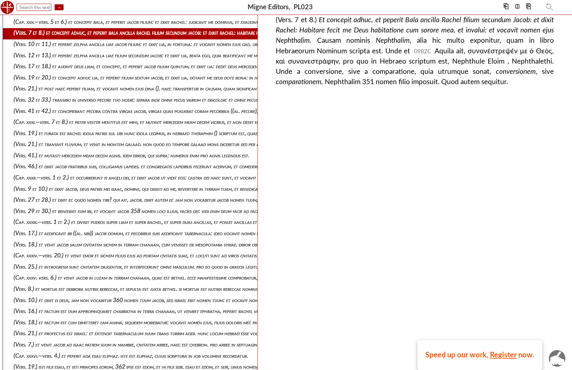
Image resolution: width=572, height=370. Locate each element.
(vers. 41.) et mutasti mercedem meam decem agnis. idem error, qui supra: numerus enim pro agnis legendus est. (132, 155)
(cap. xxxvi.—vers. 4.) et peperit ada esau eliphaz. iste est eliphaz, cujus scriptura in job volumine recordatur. (131, 356)
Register (503, 355)
